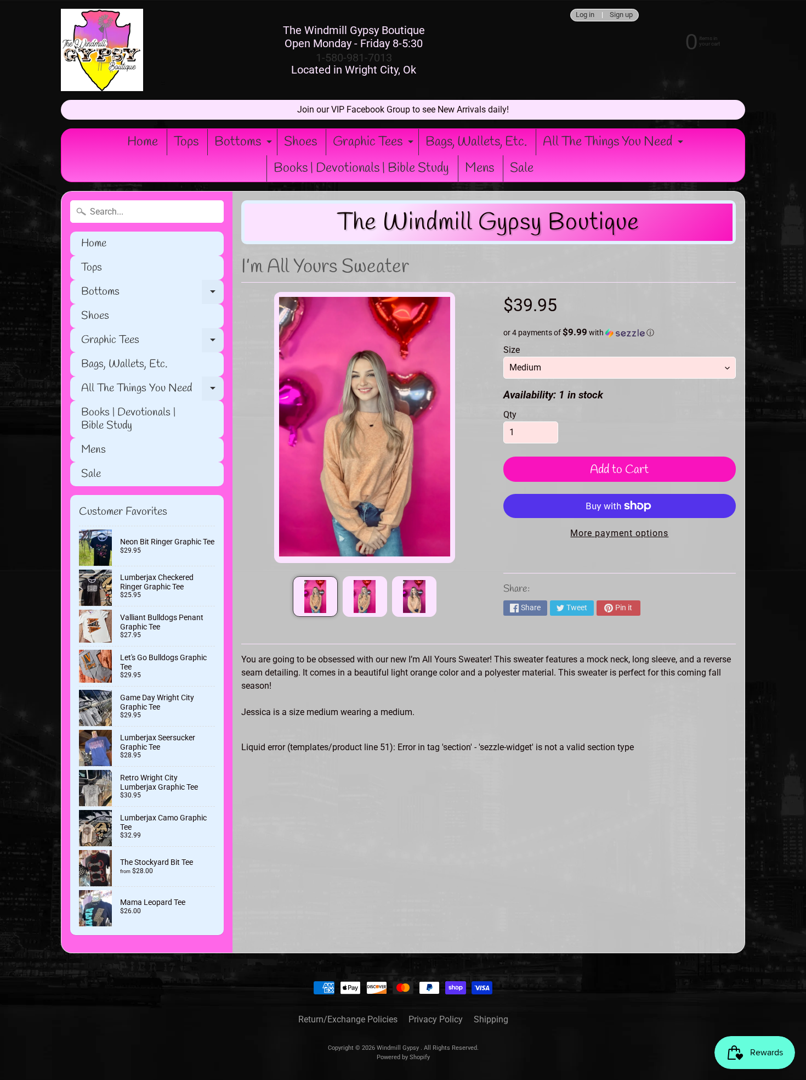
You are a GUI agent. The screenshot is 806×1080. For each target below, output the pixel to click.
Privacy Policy (435, 1019)
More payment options (619, 533)
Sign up (621, 15)
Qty (509, 414)
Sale (521, 168)
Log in (585, 15)
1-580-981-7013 (354, 57)
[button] (619, 332)
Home (142, 142)
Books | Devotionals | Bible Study (361, 168)
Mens (479, 168)
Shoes (300, 142)
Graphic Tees (374, 144)
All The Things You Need (614, 144)
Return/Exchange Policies (348, 1019)
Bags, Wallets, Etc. (476, 142)
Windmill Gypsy (399, 1047)
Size (511, 350)
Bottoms (244, 144)
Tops (186, 142)
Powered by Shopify (403, 1057)
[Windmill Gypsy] (102, 50)
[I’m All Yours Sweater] (315, 596)
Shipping (491, 1019)
